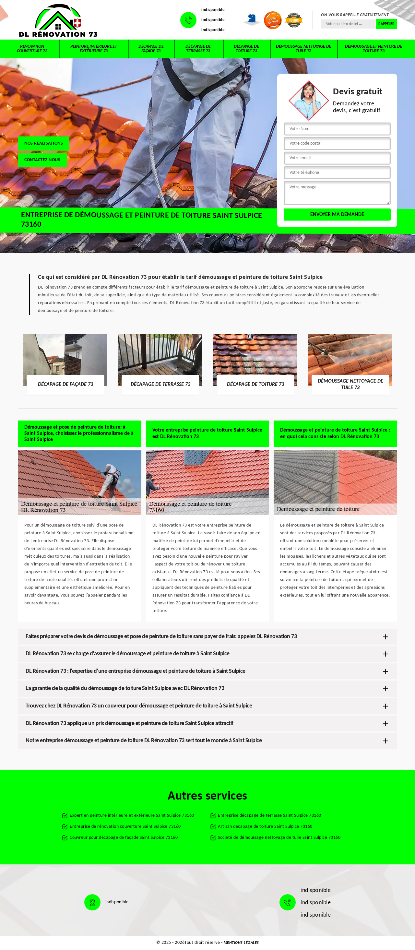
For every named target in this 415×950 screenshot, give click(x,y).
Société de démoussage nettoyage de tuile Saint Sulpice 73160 (279, 837)
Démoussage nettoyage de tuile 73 (303, 48)
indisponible (213, 10)
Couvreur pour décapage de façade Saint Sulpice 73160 (124, 837)
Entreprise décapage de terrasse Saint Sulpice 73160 (269, 815)
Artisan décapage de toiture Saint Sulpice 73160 (265, 826)
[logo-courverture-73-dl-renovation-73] (58, 20)
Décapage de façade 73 (151, 48)
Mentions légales (241, 943)
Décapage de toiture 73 (246, 48)
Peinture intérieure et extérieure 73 (93, 48)
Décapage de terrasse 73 (198, 48)
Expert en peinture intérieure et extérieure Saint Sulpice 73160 (132, 815)
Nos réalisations (43, 143)
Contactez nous (42, 159)
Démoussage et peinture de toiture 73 (373, 48)
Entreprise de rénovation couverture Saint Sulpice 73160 (125, 826)
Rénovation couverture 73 (32, 48)
